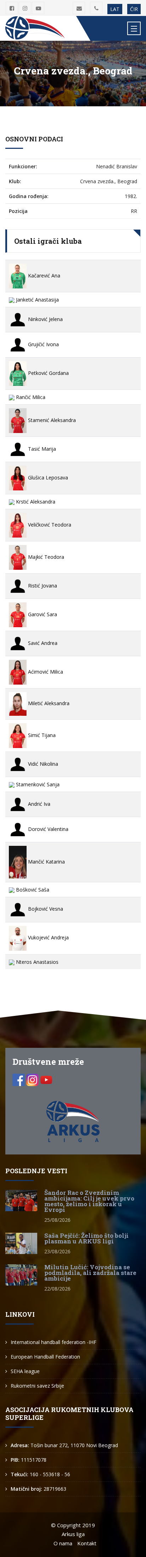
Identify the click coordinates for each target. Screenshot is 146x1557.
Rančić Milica (30, 397)
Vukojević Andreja (48, 937)
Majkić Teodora (45, 556)
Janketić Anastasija (37, 299)
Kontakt (86, 1543)
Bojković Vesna (45, 908)
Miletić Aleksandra (48, 703)
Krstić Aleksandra (35, 501)
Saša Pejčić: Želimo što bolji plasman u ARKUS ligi (86, 1238)
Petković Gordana (48, 373)
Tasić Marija (41, 448)
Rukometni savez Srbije (37, 1385)
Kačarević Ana (43, 275)
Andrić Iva (38, 803)
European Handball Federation (45, 1356)
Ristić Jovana (42, 585)
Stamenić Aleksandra (51, 420)
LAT (114, 9)
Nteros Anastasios (36, 962)
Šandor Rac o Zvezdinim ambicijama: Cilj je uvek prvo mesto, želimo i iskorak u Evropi (89, 1201)
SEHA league (25, 1371)
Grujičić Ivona (43, 344)
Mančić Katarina (46, 861)
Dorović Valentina (47, 829)
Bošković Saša (32, 889)
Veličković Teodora (49, 524)
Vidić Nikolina (42, 763)
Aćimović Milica (45, 671)
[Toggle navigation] (134, 28)
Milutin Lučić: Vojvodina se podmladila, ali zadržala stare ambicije (90, 1272)
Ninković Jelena (45, 319)
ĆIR (134, 9)
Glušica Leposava (47, 477)
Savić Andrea (42, 643)
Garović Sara (42, 614)
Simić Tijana (41, 735)
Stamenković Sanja (37, 784)
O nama (63, 1543)
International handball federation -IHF (53, 1342)
